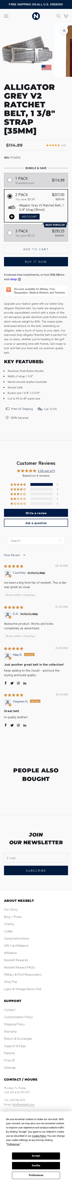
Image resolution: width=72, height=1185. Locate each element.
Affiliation (10, 952)
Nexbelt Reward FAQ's (19, 967)
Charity (9, 923)
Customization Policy (18, 1016)
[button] (36, 180)
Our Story (11, 909)
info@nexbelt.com (23, 1104)
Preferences (36, 1175)
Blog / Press (13, 916)
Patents (9, 1052)
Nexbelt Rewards (16, 959)
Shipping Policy (14, 1023)
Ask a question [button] (36, 522)
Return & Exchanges (18, 1038)
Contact (9, 1009)
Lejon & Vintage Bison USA (22, 988)
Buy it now (36, 261)
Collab (8, 931)
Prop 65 (9, 1060)
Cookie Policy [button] (39, 1136)
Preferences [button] (13, 1144)
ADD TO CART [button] (29, 216)
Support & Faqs (15, 1045)
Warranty (10, 1031)
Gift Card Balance (16, 945)
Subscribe (36, 870)
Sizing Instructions (16, 938)
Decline (36, 1165)
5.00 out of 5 (46, 470)
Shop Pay (10, 981)
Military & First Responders (23, 974)
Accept (36, 1155)
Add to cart (36, 249)
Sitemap (10, 1067)
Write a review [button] (36, 512)
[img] (13, 566)
